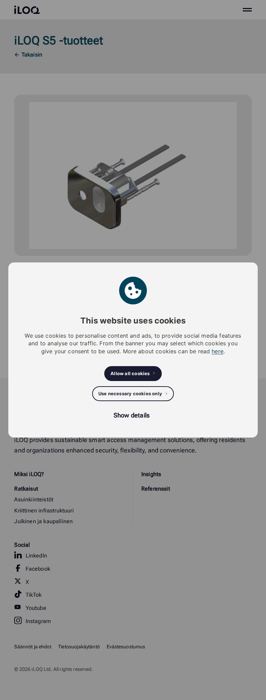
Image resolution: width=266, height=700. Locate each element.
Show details (132, 415)
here (217, 351)
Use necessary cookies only (130, 393)
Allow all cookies (130, 373)
